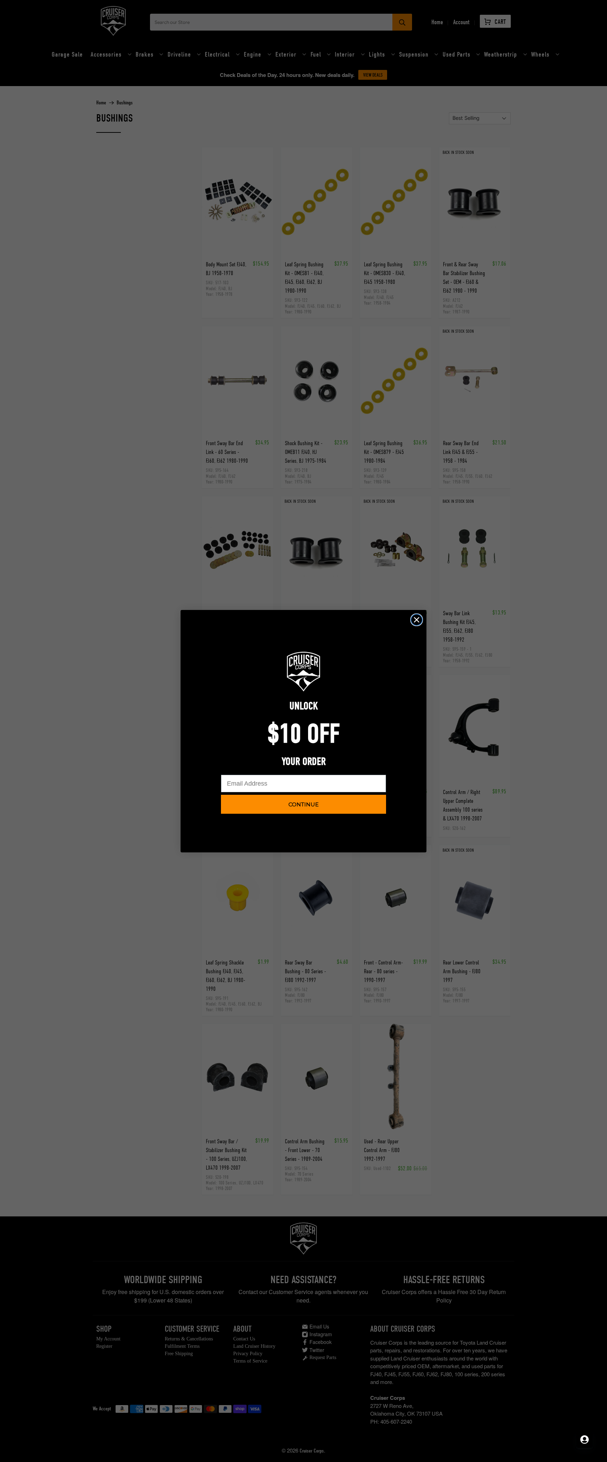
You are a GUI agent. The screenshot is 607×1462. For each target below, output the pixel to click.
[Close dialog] (416, 619)
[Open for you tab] (584, 1439)
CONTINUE (303, 804)
